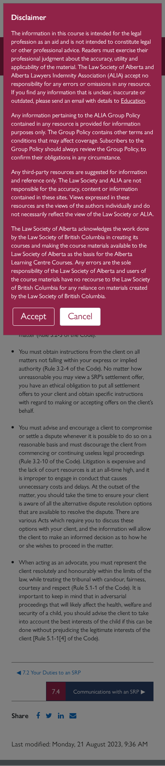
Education (133, 100)
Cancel (80, 315)
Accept (33, 315)
